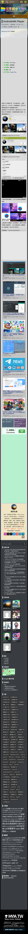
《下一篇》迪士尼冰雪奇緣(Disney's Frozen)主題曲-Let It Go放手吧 (20, 422)
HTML (10, 757)
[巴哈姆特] (23, 534)
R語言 (4, 791)
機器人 (4, 737)
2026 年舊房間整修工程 (16, 840)
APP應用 (13, 777)
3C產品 (5, 734)
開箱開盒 (5, 724)
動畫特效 (5, 784)
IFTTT (7, 850)
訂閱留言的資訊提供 (9, 688)
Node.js (19, 762)
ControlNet (19, 846)
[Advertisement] (14, 42)
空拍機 (19, 734)
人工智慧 (11, 737)
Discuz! (13, 769)
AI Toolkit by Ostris (13, 842)
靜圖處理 (5, 781)
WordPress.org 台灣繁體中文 (11, 689)
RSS (10, 764)
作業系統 (5, 719)
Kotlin (11, 789)
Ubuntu (4, 754)
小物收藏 (13, 702)
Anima (9, 844)
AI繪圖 (19, 747)
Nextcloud (12, 852)
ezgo (4, 757)
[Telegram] (20, 534)
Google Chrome (6, 772)
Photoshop (5, 857)
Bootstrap (12, 762)
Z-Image (17, 868)
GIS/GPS (19, 732)
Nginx (15, 852)
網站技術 (14, 714)
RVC (10, 860)
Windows (12, 752)
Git (18, 848)
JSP (22, 757)
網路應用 (5, 714)
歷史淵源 (12, 742)
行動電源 (13, 870)
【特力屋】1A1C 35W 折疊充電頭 (12, 564)
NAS (11, 796)
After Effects (5, 842)
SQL (15, 764)
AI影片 (4, 749)
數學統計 (12, 744)
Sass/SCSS (11, 759)
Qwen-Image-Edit (20, 857)
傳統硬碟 (20, 791)
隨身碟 (19, 794)
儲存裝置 (13, 727)
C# (18, 786)
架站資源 (13, 767)
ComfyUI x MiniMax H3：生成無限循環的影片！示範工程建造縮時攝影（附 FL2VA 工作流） (14, 574)
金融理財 (14, 699)
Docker (4, 849)
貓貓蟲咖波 (22, 870)
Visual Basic (12, 791)
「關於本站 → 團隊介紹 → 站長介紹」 (13, 528)
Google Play (13, 72)
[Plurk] (17, 534)
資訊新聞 (14, 719)
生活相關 (12, 697)
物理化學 (12, 747)
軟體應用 (14, 709)
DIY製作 (5, 707)
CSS (4, 759)
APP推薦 (10, 26)
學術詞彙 (5, 739)
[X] (11, 534)
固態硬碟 (5, 794)
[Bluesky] (14, 534)
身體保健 (5, 744)
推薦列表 (5, 752)
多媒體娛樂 (20, 704)
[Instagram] (5, 534)
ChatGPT (5, 846)
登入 (5, 684)
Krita (14, 850)
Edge (4, 774)
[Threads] (8, 534)
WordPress (5, 769)
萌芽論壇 (22, 431)
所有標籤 (6, 660)
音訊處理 (13, 784)
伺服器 (20, 729)
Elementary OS (13, 754)
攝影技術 (13, 779)
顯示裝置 (5, 727)
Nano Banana (6, 852)
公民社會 (5, 742)
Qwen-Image (12, 857)
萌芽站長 (13, 24)
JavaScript (19, 759)
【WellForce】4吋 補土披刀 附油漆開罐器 (13, 559)
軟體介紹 (5, 709)
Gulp (17, 796)
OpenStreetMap (7, 856)
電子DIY (5, 729)
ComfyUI (12, 846)
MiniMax (21, 850)
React (4, 764)
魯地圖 (4, 872)
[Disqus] (14, 451)
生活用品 (5, 699)
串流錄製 (5, 786)
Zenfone (6, 870)
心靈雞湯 (12, 704)
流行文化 (5, 697)
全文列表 (6, 658)
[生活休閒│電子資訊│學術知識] (14, 11)
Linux (20, 752)
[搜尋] (24, 544)
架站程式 (5, 767)
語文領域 (13, 739)
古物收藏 (21, 702)
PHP (16, 757)
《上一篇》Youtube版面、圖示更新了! (7, 420)
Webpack (5, 799)
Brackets (19, 844)
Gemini (14, 849)
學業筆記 (20, 737)
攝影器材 (12, 734)
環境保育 (21, 739)
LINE (16, 850)
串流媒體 (13, 722)
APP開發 (5, 801)
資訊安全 (5, 722)
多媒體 (12, 712)
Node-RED (13, 799)
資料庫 (4, 732)
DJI (23, 846)
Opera (10, 774)
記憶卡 (4, 796)
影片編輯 (14, 781)
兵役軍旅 (13, 707)
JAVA (12, 786)
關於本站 (6, 663)
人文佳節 (20, 744)
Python (4, 789)
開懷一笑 (5, 704)
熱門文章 (6, 661)
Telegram (6, 865)
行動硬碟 (12, 794)
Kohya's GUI (10, 850)
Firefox (15, 772)
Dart (17, 789)
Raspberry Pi (5, 860)
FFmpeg (9, 848)
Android (15, 26)
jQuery (4, 762)
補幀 (18, 870)
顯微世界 (5, 747)
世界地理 (20, 742)
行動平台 (5, 26)
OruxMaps (16, 856)
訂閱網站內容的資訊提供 (10, 686)
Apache (14, 844)
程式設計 (13, 729)
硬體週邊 (14, 724)
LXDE (22, 754)
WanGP (13, 868)
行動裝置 (14, 717)
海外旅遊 (5, 702)
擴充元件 (18, 774)
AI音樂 (11, 749)
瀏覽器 (4, 712)
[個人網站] (23, 537)
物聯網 (11, 732)
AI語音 (19, 749)
